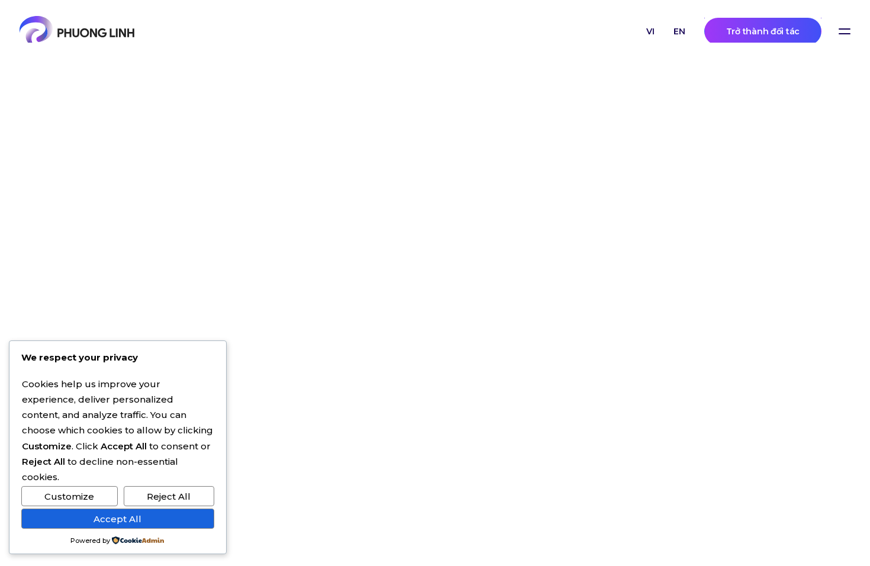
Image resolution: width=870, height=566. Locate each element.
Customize (69, 496)
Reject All (169, 496)
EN (679, 31)
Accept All (117, 519)
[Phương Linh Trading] (77, 31)
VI (650, 31)
